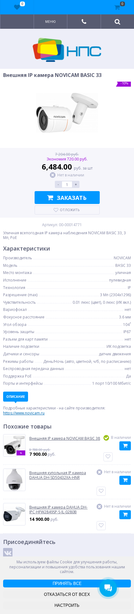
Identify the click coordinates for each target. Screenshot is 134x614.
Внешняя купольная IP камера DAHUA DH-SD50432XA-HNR (57, 475)
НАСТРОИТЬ (67, 605)
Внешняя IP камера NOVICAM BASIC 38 (64, 438)
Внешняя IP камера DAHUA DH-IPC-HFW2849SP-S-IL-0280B (58, 510)
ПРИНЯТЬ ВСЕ (67, 583)
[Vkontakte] (7, 552)
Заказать (72, 197)
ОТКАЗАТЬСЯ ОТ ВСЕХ (67, 594)
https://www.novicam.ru (24, 413)
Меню (50, 21)
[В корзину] (125, 445)
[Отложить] (107, 456)
